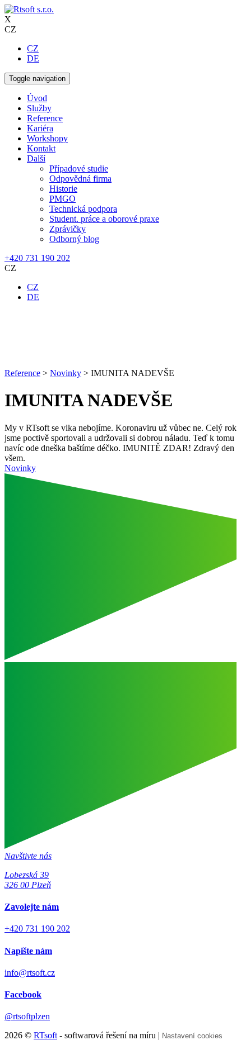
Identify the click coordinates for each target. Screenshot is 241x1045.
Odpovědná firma (80, 178)
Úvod (37, 98)
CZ (33, 48)
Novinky (20, 468)
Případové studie (78, 168)
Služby (39, 108)
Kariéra (40, 128)
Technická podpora (83, 208)
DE (33, 58)
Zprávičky (67, 229)
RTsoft (45, 1035)
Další (36, 158)
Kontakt (41, 148)
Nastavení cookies (192, 1036)
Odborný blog (74, 239)
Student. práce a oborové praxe (104, 219)
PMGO (62, 198)
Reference (45, 118)
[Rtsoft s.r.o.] (29, 9)
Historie (63, 188)
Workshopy (47, 138)
